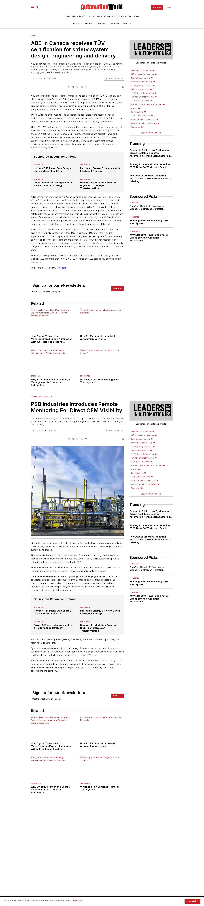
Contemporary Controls (140, 85)
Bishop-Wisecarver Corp (141, 81)
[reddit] (81, 87)
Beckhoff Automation (140, 78)
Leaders (127, 23)
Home (33, 36)
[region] (102, 901)
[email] (86, 87)
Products (101, 23)
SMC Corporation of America (143, 123)
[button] (32, 7)
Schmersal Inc (136, 112)
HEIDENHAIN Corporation (142, 93)
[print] (122, 87)
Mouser (133, 108)
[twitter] (77, 87)
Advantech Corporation (140, 70)
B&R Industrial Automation (142, 74)
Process (89, 23)
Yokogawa (135, 127)
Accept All (192, 901)
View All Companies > (151, 133)
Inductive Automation (140, 100)
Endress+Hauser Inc (139, 89)
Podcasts (114, 23)
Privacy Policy (77, 900)
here (64, 277)
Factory (77, 23)
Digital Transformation (41, 406)
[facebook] (69, 87)
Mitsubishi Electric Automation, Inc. (146, 104)
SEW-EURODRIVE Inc (140, 115)
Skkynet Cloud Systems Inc (142, 119)
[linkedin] (73, 87)
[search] (37, 7)
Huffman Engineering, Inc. (142, 97)
